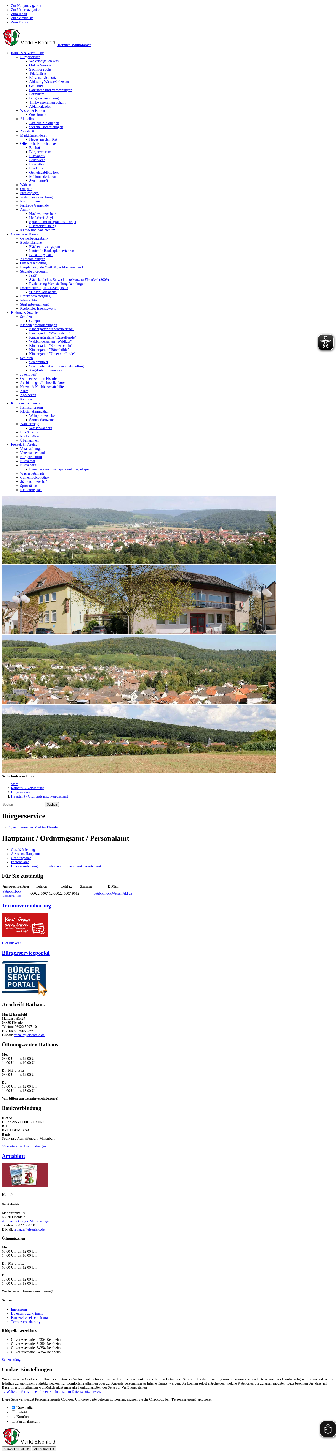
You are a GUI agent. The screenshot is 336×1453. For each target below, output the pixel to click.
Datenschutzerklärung (27, 1313)
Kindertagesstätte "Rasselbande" (52, 337)
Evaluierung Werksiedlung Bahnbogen (57, 284)
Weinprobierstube (42, 416)
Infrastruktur (29, 300)
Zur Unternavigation (25, 10)
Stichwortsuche (40, 69)
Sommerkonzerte (41, 420)
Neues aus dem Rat (43, 139)
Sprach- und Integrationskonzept (52, 222)
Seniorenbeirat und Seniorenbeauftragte (57, 366)
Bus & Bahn (29, 432)
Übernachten (29, 440)
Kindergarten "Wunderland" (49, 333)
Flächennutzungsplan (44, 247)
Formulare (36, 94)
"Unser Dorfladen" (43, 292)
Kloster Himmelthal (34, 411)
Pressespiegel (29, 193)
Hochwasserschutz (42, 214)
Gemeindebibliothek (44, 172)
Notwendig (24, 1407)
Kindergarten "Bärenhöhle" (49, 350)
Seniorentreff (38, 181)
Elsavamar (27, 461)
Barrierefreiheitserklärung (29, 1317)
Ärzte (24, 391)
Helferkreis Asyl (41, 218)
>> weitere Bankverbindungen (24, 1146)
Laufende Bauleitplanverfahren (51, 251)
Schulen (26, 317)
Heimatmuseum (31, 407)
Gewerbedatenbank (34, 238)
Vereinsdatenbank (33, 453)
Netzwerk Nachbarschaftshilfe (42, 387)
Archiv (25, 209)
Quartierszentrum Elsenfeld (39, 378)
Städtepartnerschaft (34, 481)
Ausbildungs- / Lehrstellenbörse (43, 383)
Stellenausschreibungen (46, 127)
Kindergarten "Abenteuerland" (51, 329)
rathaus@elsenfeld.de (29, 1035)
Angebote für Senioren (45, 370)
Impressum (19, 1309)
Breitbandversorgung (35, 296)
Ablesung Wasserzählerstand (50, 82)
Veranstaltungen (31, 449)
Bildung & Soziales (25, 312)
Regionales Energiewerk (38, 308)
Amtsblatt (27, 131)
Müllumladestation (42, 176)
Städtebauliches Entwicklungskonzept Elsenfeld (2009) (69, 279)
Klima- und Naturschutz (37, 230)
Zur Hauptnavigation (26, 6)
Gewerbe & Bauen (24, 234)
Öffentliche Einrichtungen (39, 143)
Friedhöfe (36, 168)
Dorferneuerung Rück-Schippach (44, 288)
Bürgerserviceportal (43, 77)
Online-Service (40, 65)
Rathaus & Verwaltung (27, 53)
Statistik (22, 1412)
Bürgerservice (30, 57)
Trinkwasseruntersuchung (47, 102)
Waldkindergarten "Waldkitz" (50, 341)
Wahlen (25, 185)
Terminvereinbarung (25, 1322)
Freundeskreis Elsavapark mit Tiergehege (59, 469)
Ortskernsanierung (33, 263)
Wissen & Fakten (32, 110)
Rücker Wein (29, 436)
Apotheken (28, 395)
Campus (35, 321)
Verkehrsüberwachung (36, 197)
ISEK (33, 275)
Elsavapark (37, 156)
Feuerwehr (37, 160)
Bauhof (34, 148)
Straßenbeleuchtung (34, 304)
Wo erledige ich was (44, 61)
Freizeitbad (37, 164)
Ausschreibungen (32, 259)
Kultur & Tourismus (25, 403)
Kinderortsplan (31, 490)
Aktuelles (27, 119)
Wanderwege (29, 424)
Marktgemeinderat (33, 135)
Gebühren (36, 86)
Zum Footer (19, 22)
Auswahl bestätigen (16, 1448)
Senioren (26, 358)
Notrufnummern (31, 201)
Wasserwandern (40, 428)
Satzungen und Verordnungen (50, 90)
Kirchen (26, 399)
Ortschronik (37, 115)
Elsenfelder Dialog (42, 226)
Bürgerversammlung (44, 98)
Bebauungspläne (41, 255)
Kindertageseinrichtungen (38, 325)
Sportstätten (28, 486)
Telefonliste (37, 73)
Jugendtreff (28, 374)
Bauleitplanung (31, 242)
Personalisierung (28, 1421)
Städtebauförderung (34, 271)
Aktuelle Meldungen (44, 123)
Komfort (22, 1417)
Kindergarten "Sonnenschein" (50, 345)
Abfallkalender (40, 106)
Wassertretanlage (32, 473)
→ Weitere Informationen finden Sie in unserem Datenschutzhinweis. (52, 1391)
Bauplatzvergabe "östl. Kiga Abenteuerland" (52, 267)
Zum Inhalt (19, 14)
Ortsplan (26, 189)
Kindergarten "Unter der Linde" (52, 354)
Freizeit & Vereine (24, 444)
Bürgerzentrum (40, 152)
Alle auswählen (44, 1448)
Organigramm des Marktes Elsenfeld (34, 827)
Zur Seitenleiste (22, 18)
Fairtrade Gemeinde (34, 205)
